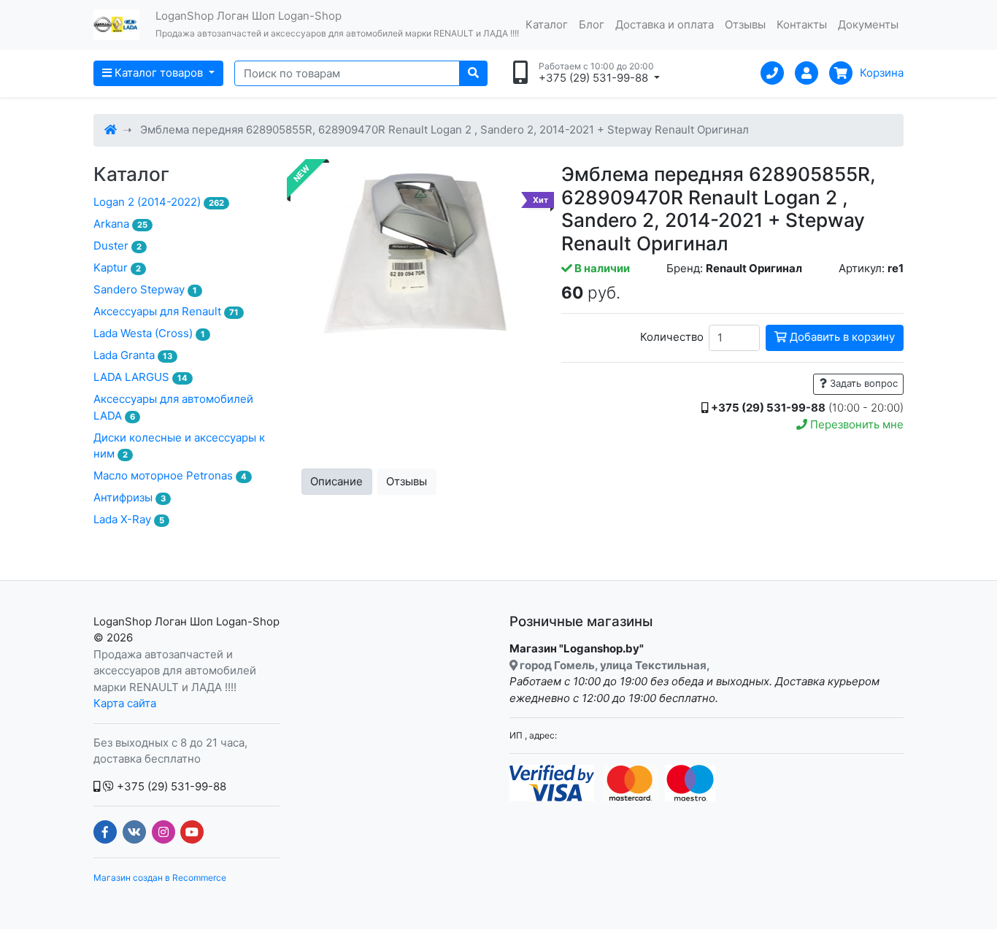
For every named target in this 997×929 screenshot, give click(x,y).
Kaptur (117, 267)
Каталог (547, 24)
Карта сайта (124, 703)
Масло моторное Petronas (170, 475)
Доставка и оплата (664, 24)
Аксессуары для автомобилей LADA (173, 407)
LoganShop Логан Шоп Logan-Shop (186, 621)
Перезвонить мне (855, 424)
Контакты (802, 24)
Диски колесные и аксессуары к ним (179, 446)
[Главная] (110, 129)
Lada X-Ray (128, 519)
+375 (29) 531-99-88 (170, 786)
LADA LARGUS (140, 377)
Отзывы (745, 24)
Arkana (120, 224)
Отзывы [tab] (406, 481)
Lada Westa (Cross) (149, 333)
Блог (591, 24)
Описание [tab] (336, 481)
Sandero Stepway (145, 289)
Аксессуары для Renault (166, 311)
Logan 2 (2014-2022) (158, 202)
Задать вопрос (862, 383)
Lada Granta (132, 355)
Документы (868, 24)
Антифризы (129, 497)
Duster (117, 246)
